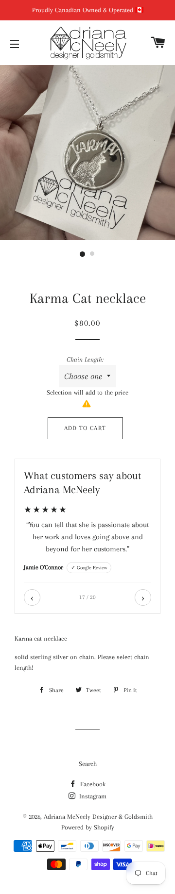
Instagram (91, 796)
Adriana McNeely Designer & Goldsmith (98, 816)
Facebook (91, 784)
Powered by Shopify (87, 827)
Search (88, 763)
